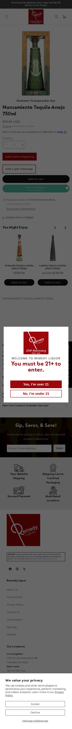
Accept (35, 704)
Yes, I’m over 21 (36, 384)
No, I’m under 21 (36, 393)
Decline (35, 712)
